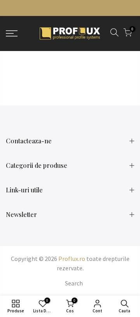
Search (74, 283)
